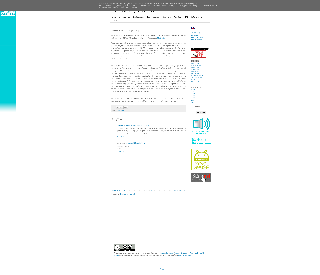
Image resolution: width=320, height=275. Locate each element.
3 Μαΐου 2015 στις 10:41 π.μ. (140, 125)
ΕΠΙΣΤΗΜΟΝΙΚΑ (197, 39)
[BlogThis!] (120, 107)
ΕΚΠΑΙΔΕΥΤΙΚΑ (197, 37)
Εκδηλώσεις (195, 67)
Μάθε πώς (161, 38)
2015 (193, 96)
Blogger (162, 269)
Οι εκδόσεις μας (138, 17)
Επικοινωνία (167, 17)
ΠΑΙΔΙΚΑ (194, 35)
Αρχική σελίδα (147, 190)
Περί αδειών (178, 17)
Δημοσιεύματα (196, 69)
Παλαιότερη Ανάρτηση (177, 190)
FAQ (186, 17)
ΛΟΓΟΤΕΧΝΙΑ (196, 33)
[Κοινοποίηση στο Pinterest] (127, 107)
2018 (193, 89)
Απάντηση (121, 136)
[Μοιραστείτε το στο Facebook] (125, 107)
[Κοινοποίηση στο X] (122, 107)
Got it (219, 6)
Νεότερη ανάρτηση (118, 190)
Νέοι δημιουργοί (196, 77)
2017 (193, 91)
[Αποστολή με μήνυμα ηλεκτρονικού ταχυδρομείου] (117, 107)
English (114, 21)
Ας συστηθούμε (125, 17)
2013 (192, 100)
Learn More (209, 6)
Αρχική (114, 17)
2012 (192, 102)
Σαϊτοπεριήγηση (197, 17)
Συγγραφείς (195, 71)
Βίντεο (193, 79)
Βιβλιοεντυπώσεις (197, 75)
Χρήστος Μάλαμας (124, 125)
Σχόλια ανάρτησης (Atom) (128, 194)
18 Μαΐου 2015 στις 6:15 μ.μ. (135, 143)
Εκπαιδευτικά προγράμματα (196, 64)
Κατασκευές (195, 81)
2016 (193, 93)
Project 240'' (121, 110)
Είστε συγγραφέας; (153, 17)
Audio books (195, 73)
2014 (193, 98)
